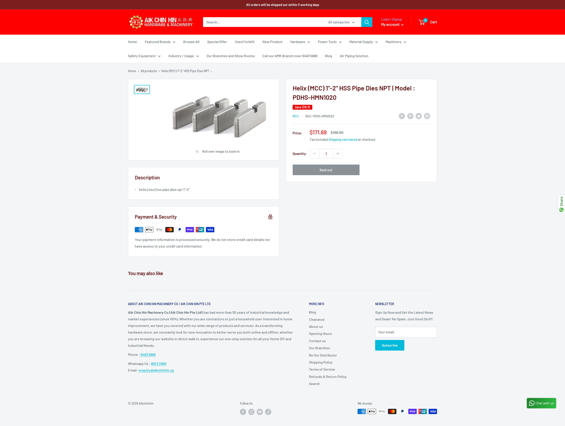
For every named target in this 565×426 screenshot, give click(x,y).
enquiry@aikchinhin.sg (156, 370)
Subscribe (390, 345)
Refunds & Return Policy (328, 376)
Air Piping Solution (354, 56)
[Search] (366, 22)
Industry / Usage (181, 56)
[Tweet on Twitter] (419, 115)
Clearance (317, 319)
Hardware (297, 41)
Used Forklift (245, 41)
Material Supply (361, 41)
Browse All (191, 41)
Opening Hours (320, 333)
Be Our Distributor (323, 355)
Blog (328, 56)
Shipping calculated (343, 139)
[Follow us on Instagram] (251, 412)
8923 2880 (158, 363)
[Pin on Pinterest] (410, 115)
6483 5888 (148, 354)
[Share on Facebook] (402, 115)
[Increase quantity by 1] (338, 153)
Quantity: (300, 153)
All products (149, 71)
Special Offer (217, 41)
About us (316, 326)
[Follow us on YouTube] (260, 412)
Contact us (317, 341)
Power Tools (327, 41)
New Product (272, 41)
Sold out (326, 170)
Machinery (393, 41)
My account (390, 24)
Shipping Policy (321, 362)
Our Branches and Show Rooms (231, 56)
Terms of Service (322, 369)
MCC (296, 116)
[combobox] (262, 22)
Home (132, 41)
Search (314, 383)
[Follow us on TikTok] (268, 412)
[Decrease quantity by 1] (314, 153)
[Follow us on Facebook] (243, 412)
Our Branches (319, 348)
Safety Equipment (142, 56)
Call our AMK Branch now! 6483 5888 (289, 56)
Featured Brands (158, 41)
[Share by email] (427, 115)
